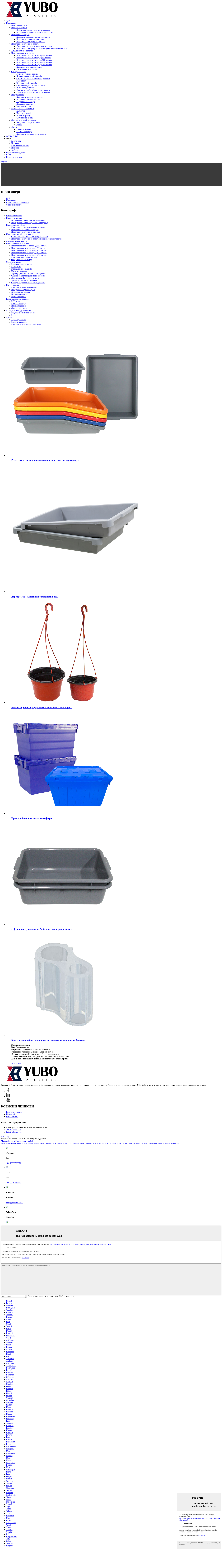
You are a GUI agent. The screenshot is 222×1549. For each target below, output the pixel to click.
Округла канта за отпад (26, 69)
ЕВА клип (20, 111)
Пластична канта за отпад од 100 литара (34, 60)
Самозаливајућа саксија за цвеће (30, 85)
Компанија (16, 141)
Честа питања (12, 1116)
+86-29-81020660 (13, 1183)
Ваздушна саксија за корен (28, 122)
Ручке (19, 125)
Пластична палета (19, 25)
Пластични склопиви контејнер (30, 39)
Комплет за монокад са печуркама (31, 134)
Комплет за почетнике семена (29, 97)
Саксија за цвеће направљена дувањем (33, 78)
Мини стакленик (23, 106)
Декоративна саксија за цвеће (29, 76)
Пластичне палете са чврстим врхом (163, 1143)
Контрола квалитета (20, 145)
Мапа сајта (5, 1141)
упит (13, 1063)
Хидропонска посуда (25, 102)
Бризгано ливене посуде (27, 74)
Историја (15, 143)
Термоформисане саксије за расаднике (33, 92)
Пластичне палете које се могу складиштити (59, 1143)
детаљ (18, 1063)
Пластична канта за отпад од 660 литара (34, 55)
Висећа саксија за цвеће (26, 83)
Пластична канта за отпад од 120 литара (34, 62)
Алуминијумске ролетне (22, 51)
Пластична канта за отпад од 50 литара (33, 58)
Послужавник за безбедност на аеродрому (34, 32)
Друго (14, 127)
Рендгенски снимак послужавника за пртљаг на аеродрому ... (45, 460)
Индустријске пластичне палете (133, 1143)
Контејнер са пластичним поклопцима (33, 37)
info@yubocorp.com (14, 1132)
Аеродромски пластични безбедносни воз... (35, 596)
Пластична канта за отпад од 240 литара (34, 65)
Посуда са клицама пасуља (28, 99)
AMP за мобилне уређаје (23, 1141)
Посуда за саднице (24, 104)
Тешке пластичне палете (11, 1143)
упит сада (5, 1136)
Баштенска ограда (24, 132)
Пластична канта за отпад (22, 53)
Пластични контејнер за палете (25, 44)
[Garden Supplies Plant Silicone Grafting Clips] (62, 1035)
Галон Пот (21, 81)
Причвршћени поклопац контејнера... (32, 818)
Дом (8, 21)
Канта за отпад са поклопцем (29, 67)
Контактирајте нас (14, 157)
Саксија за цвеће (18, 71)
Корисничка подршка (15, 152)
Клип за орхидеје (23, 113)
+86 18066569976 (13, 1130)
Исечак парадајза (23, 115)
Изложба (15, 148)
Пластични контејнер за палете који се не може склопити (41, 48)
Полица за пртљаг (19, 28)
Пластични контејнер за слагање (30, 41)
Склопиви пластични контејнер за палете (34, 46)
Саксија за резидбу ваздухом (23, 120)
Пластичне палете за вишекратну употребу (99, 1143)
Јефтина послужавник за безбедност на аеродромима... (41, 929)
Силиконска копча (24, 118)
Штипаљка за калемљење (22, 108)
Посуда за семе (17, 95)
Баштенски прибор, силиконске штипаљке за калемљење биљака (48, 1040)
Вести (8, 155)
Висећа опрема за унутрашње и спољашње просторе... (41, 707)
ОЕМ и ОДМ (12, 136)
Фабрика (15, 150)
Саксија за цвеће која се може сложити (33, 90)
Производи (11, 23)
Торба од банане (23, 129)
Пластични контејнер (20, 35)
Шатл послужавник (25, 88)
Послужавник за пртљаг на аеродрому (33, 30)
